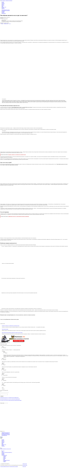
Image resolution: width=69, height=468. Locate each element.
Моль (2, 5)
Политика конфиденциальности (4, 466)
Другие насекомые (4, 455)
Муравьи (3, 442)
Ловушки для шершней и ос (6, 433)
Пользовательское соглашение (14, 466)
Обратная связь (25, 463)
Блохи (3, 4)
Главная (3, 439)
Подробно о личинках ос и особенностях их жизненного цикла (10, 325)
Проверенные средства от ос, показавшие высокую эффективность (9, 397)
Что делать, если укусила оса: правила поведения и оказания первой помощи (10, 400)
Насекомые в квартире (7, 460)
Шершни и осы (4, 444)
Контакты (3, 12)
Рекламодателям (25, 465)
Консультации (4, 13)
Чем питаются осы (4, 435)
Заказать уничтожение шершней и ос (7, 452)
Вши (2, 6)
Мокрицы (3, 8)
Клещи (3, 7)
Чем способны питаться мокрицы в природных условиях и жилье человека (12, 332)
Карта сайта (24, 466)
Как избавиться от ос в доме (6, 434)
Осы (2, 451)
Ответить (3, 351)
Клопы (3, 2)
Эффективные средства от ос (6, 432)
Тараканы (3, 3)
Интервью (3, 11)
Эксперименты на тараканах (6, 10)
